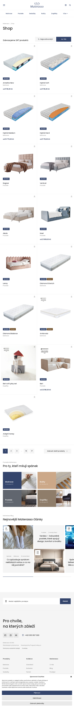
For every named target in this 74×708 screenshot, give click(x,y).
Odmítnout (37, 698)
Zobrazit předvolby (37, 703)
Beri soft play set (10, 383)
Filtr (65, 39)
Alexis (5, 233)
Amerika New (8, 83)
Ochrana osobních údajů (11, 648)
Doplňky (54, 14)
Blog (51, 668)
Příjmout (37, 693)
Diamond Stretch (47, 283)
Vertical (43, 183)
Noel (41, 233)
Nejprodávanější (46, 39)
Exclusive (29, 668)
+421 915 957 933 (32, 635)
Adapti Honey (8, 434)
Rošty (43, 14)
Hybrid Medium (9, 133)
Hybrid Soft (44, 83)
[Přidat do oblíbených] (34, 46)
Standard (29, 665)
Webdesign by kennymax (11, 645)
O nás (52, 665)
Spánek (9, 556)
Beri (41, 383)
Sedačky (32, 14)
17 (32, 451)
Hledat (65, 601)
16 (26, 451)
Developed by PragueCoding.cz (31, 645)
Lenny (5, 283)
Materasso (6, 23)
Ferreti (28, 672)
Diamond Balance (10, 333)
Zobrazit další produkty (56, 451)
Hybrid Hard (45, 133)
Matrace (9, 14)
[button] (71, 677)
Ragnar (6, 183)
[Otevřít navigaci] (4, 5)
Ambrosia (44, 333)
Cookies (24, 648)
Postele (20, 14)
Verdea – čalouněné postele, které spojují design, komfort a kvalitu (49, 539)
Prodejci (52, 672)
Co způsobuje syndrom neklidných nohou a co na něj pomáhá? (18, 562)
